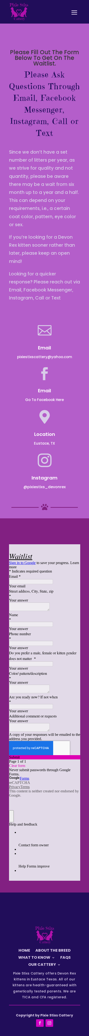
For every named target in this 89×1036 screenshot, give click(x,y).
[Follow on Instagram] (49, 1023)
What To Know (34, 958)
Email (44, 390)
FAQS (65, 958)
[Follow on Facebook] (40, 1023)
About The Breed (53, 951)
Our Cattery (42, 965)
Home (24, 951)
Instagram (44, 478)
